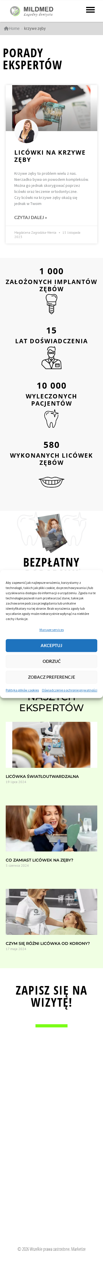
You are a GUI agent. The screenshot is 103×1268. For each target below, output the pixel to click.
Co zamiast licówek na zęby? (39, 860)
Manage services (51, 630)
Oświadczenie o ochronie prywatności (69, 690)
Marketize (78, 1249)
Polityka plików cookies (22, 690)
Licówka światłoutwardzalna (42, 776)
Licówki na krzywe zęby (50, 156)
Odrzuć (52, 661)
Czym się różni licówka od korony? (48, 943)
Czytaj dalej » (30, 217)
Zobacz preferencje (51, 677)
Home (14, 28)
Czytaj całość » (15, 791)
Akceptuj (51, 645)
